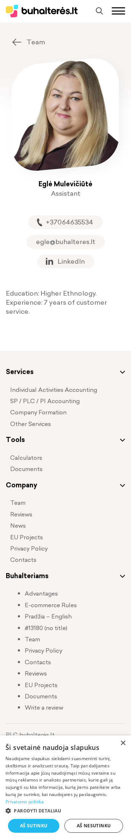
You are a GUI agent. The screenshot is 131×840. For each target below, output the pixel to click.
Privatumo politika (24, 802)
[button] (65, 810)
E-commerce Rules (51, 605)
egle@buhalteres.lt (65, 241)
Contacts (23, 560)
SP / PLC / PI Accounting (45, 401)
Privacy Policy (29, 548)
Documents (26, 469)
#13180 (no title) (46, 628)
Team (36, 41)
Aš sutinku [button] (34, 826)
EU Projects (26, 537)
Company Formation (38, 412)
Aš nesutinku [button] (94, 826)
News (18, 525)
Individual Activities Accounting (53, 390)
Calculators (26, 458)
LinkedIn (71, 261)
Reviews (21, 514)
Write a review (44, 707)
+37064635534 (69, 222)
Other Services (30, 424)
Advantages (41, 593)
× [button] (123, 743)
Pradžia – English (48, 616)
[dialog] (65, 787)
